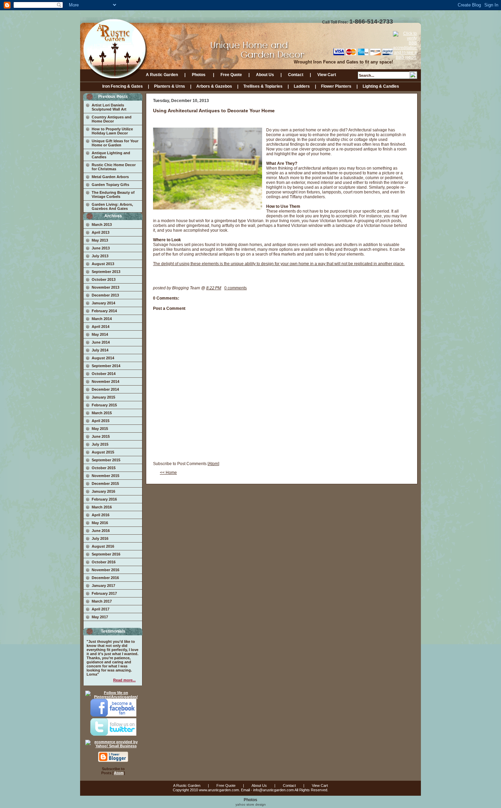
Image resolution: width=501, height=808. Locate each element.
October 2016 (104, 562)
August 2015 (103, 452)
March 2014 (102, 319)
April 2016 (100, 515)
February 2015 (104, 405)
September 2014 (106, 366)
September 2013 (106, 272)
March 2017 (102, 601)
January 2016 (103, 491)
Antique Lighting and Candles (111, 155)
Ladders (302, 86)
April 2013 (100, 232)
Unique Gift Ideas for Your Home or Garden (115, 143)
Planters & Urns (169, 86)
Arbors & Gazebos (214, 86)
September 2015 (106, 460)
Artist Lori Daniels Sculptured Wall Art (109, 107)
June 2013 (101, 248)
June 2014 (101, 342)
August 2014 (103, 358)
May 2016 (100, 523)
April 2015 (100, 421)
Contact (295, 74)
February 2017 (104, 593)
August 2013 (103, 264)
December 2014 (105, 389)
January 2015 (103, 397)
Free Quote (231, 74)
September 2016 (106, 554)
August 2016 (103, 546)
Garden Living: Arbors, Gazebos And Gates (112, 206)
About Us (265, 74)
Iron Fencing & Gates (122, 86)
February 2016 (104, 499)
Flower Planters (336, 86)
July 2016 (100, 538)
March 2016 (102, 507)
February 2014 (104, 311)
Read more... (124, 680)
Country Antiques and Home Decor (112, 119)
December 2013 (105, 295)
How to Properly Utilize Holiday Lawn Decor (112, 131)
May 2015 (100, 429)
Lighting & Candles (381, 86)
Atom (119, 773)
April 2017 (100, 609)
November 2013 (105, 287)
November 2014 (105, 381)
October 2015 (104, 468)
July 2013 (100, 256)
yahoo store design (251, 804)
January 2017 (103, 585)
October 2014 (104, 374)
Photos (199, 74)
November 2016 (105, 570)
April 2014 (100, 326)
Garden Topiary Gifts (110, 185)
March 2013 (102, 224)
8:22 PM (213, 288)
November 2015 (105, 476)
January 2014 (103, 303)
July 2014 (100, 350)
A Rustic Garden (162, 74)
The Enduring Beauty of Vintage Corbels (113, 194)
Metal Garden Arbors (110, 177)
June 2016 (101, 531)
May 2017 (100, 617)
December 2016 (105, 578)
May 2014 (100, 334)
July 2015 (100, 444)
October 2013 (104, 279)
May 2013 (100, 240)
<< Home (168, 472)
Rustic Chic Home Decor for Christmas (114, 167)
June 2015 (101, 436)
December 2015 (105, 483)
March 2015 (102, 413)
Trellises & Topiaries (263, 86)
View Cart (326, 74)
